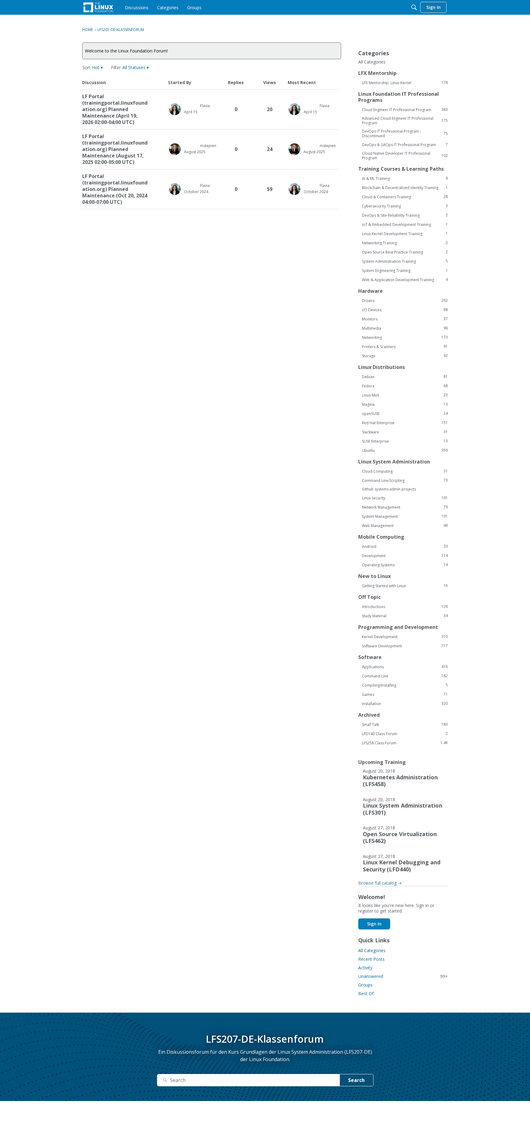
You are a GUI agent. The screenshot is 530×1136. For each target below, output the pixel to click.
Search (356, 1080)
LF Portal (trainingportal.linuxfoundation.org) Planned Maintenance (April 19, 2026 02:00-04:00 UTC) (115, 109)
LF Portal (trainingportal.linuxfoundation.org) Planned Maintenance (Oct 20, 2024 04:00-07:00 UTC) (115, 189)
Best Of (366, 993)
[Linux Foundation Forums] (98, 7)
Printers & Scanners (405, 346)
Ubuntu (405, 450)
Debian (405, 376)
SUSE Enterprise (405, 441)
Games (405, 694)
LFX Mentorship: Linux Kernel (405, 82)
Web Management (405, 525)
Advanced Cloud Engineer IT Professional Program (405, 120)
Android (405, 546)
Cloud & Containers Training (405, 197)
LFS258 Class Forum (405, 743)
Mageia (405, 404)
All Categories (372, 62)
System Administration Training (405, 261)
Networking (405, 337)
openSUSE (405, 413)
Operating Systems (405, 565)
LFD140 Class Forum (405, 733)
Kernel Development (405, 636)
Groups (365, 985)
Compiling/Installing (405, 685)
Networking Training (405, 243)
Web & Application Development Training (405, 279)
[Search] (414, 7)
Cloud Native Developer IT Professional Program (405, 155)
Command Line (405, 676)
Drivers (405, 300)
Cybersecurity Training (405, 206)
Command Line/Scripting (405, 480)
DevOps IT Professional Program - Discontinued (405, 133)
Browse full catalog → (380, 883)
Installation (405, 703)
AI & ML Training (405, 178)
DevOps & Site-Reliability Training (405, 215)
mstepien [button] (208, 145)
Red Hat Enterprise (405, 422)
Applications (405, 666)
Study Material (405, 615)
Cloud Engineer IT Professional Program (405, 109)
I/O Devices (405, 309)
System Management (405, 516)
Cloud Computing (405, 471)
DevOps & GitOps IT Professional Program (405, 144)
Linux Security (405, 498)
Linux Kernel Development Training (405, 233)
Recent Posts (371, 959)
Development (405, 555)
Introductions (405, 606)
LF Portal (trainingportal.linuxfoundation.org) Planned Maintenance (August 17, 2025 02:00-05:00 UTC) (115, 149)
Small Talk (405, 724)
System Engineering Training (405, 270)
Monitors (405, 319)
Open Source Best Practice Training (405, 252)
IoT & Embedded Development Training (405, 224)
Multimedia (405, 328)
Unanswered (403, 976)
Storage (405, 356)
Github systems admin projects (389, 489)
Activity (365, 968)
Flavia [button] (205, 105)
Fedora (405, 386)
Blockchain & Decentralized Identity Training (405, 187)
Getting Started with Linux (405, 585)
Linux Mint (405, 395)
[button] (97, 67)
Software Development (405, 646)
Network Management (405, 507)
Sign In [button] (374, 924)
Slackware (405, 432)
